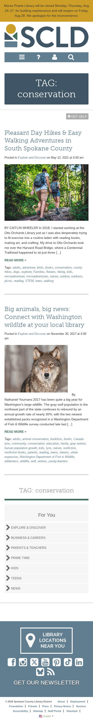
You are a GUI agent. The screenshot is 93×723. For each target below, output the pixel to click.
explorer (26, 272)
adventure (28, 267)
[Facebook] (13, 664)
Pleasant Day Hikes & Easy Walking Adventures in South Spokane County (43, 140)
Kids (14, 568)
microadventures (37, 276)
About (61, 701)
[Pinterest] (58, 664)
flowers (51, 272)
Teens (16, 578)
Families (38, 272)
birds (40, 267)
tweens (64, 452)
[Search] (71, 58)
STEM (29, 281)
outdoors (76, 276)
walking (48, 281)
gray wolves (78, 443)
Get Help (78, 116)
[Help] (38, 58)
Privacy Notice (62, 706)
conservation (63, 267)
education (52, 443)
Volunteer (72, 711)
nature (54, 276)
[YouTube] (46, 664)
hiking (61, 272)
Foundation (16, 706)
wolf (33, 461)
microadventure (15, 276)
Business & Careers (28, 538)
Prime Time (20, 558)
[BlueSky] (41, 674)
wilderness (11, 461)
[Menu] (22, 58)
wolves (42, 461)
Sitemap (38, 711)
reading (18, 281)
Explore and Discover (32, 157)
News (15, 588)
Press (45, 706)
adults (17, 267)
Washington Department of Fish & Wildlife (47, 457)
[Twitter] (35, 664)
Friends (32, 706)
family (64, 443)
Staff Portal (54, 711)
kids (69, 272)
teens (54, 452)
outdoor (64, 276)
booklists (56, 439)
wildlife (24, 461)
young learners (58, 461)
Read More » (15, 260)
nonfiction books (15, 452)
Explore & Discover (28, 527)
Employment (77, 701)
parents (32, 452)
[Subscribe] (52, 674)
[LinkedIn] (80, 664)
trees (38, 281)
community (19, 443)
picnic (8, 281)
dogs (16, 272)
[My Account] (54, 58)
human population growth (21, 448)
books (49, 267)
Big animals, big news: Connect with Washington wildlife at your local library (44, 316)
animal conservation (35, 439)
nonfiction (69, 448)
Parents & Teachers (28, 547)
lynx (48, 448)
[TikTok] (69, 664)
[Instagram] (24, 664)
